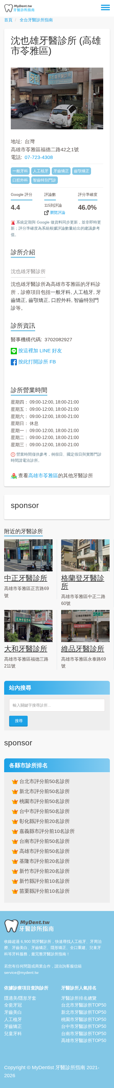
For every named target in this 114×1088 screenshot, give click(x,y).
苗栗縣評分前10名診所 (44, 891)
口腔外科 (61, 300)
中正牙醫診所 (25, 578)
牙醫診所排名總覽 (79, 998)
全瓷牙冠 (13, 1005)
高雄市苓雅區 (43, 475)
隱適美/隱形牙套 (20, 998)
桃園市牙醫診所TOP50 (83, 1019)
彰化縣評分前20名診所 (44, 821)
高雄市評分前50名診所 (44, 851)
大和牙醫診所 (25, 649)
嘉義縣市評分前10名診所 (46, 831)
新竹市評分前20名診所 (44, 871)
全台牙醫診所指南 (36, 19)
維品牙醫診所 (82, 649)
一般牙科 (61, 292)
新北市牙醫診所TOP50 (83, 1012)
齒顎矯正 (38, 300)
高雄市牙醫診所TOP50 (83, 1040)
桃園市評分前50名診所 (44, 801)
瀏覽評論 (57, 212)
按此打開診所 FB (37, 362)
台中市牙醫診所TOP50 (83, 1026)
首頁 (8, 19)
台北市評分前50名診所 (44, 781)
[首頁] (19, 8)
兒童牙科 (13, 1033)
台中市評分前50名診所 (44, 811)
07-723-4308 (39, 157)
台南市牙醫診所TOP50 (83, 1033)
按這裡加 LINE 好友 (40, 350)
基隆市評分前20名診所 (44, 861)
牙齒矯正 (13, 1026)
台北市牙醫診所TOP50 (83, 1005)
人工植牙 (83, 292)
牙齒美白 (13, 1012)
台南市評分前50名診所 (44, 841)
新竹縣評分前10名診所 (44, 881)
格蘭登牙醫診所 (82, 582)
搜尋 (19, 721)
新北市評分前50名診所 (44, 791)
